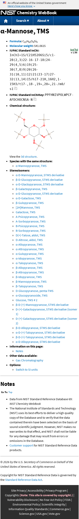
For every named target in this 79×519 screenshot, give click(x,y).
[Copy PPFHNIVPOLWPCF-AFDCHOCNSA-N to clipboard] (34, 100)
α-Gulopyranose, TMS (30, 254)
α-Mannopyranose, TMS (31, 166)
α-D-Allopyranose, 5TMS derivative (38, 342)
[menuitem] (6, 20)
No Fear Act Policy (51, 500)
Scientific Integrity (53, 504)
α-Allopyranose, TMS (29, 244)
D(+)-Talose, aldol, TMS (30, 235)
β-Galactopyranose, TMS (31, 189)
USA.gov (41, 514)
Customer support (21, 445)
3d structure (29, 156)
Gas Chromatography (29, 360)
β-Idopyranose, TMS (29, 277)
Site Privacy (18, 490)
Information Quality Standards (28, 509)
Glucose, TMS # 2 (26, 300)
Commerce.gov (59, 509)
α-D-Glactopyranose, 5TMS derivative (39, 184)
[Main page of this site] (6, 20)
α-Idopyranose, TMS (29, 258)
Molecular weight (21, 46)
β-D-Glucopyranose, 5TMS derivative (39, 180)
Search (21, 20)
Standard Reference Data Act (23, 480)
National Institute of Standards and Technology (8, 12)
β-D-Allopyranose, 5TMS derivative (38, 328)
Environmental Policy (26, 504)
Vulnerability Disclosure (22, 500)
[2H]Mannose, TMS (28, 207)
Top (10, 392)
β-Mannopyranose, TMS (31, 281)
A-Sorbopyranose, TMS (31, 221)
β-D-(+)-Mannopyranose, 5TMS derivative (42, 305)
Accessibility (36, 490)
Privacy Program (56, 490)
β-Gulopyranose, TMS (30, 203)
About (41, 20)
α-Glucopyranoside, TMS (32, 295)
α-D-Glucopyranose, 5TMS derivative (39, 193)
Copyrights (12, 495)
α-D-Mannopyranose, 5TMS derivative (40, 175)
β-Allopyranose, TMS (29, 268)
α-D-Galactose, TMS (28, 198)
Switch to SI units (27, 369)
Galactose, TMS (25, 212)
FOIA (67, 500)
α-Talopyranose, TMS (29, 263)
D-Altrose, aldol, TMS (29, 240)
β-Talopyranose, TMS (29, 286)
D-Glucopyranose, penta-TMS (34, 291)
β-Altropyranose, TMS (30, 272)
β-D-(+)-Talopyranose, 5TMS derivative (40, 337)
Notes (19, 351)
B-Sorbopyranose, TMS (31, 230)
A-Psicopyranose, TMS (30, 217)
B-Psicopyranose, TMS (30, 226)
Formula (15, 41)
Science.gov (26, 514)
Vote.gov (54, 514)
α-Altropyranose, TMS (30, 249)
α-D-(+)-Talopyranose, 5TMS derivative (40, 332)
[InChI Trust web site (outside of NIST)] (74, 53)
